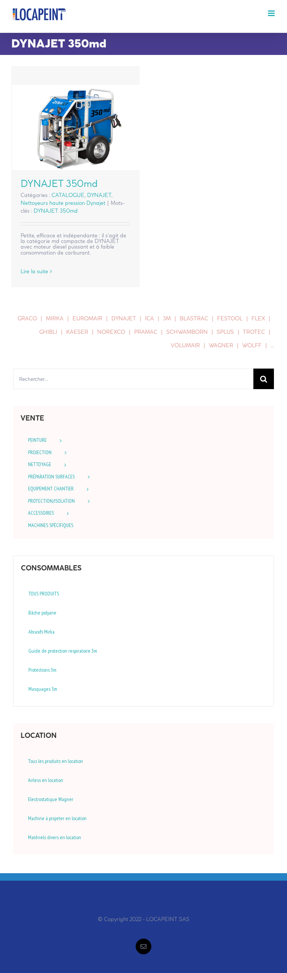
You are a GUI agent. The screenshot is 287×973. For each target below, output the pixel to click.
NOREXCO (111, 332)
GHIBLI (48, 332)
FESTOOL (230, 318)
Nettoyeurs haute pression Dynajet (63, 203)
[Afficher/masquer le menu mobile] (272, 13)
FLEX (258, 318)
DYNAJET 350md (76, 127)
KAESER (77, 332)
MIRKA (55, 318)
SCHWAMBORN (187, 332)
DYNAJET (99, 195)
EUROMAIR (87, 318)
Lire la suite (34, 271)
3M (167, 318)
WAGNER (221, 345)
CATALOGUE (68, 195)
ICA (149, 318)
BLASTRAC (194, 318)
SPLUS (225, 332)
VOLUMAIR (185, 345)
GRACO (27, 318)
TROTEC (254, 332)
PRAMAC (145, 332)
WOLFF (252, 345)
